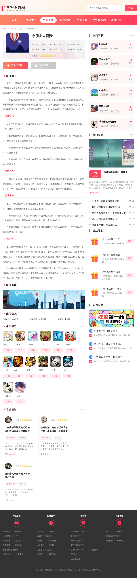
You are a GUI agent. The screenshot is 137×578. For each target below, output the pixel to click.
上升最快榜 (76, 559)
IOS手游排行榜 (77, 545)
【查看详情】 (94, 193)
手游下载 (48, 20)
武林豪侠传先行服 (107, 121)
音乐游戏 (6, 550)
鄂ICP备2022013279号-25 (91, 570)
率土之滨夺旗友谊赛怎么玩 (108, 344)
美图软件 (52, 554)
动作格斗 (18, 532)
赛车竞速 (6, 545)
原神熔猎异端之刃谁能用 (116, 172)
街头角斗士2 (31, 370)
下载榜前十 (93, 550)
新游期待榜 (76, 536)
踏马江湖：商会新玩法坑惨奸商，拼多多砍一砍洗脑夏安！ (54, 429)
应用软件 (65, 20)
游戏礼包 (116, 20)
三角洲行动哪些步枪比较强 (105, 201)
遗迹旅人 (103, 75)
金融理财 (40, 541)
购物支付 (52, 541)
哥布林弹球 (104, 59)
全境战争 (67, 370)
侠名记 (8, 396)
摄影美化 (48, 536)
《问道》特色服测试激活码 (113, 254)
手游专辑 (82, 20)
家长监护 (109, 541)
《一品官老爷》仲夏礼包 (113, 239)
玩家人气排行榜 (77, 541)
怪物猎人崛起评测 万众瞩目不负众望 (19, 475)
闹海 (58, 345)
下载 (8, 350)
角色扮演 (6, 532)
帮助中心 (120, 541)
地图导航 (40, 554)
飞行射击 (14, 536)
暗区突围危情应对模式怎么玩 (106, 207)
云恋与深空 (20, 396)
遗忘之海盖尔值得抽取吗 (104, 219)
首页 (14, 20)
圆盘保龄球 (45, 345)
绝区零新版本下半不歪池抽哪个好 (109, 213)
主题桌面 (40, 550)
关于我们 (109, 532)
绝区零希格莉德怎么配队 (104, 225)
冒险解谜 (30, 29)
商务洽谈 (109, 536)
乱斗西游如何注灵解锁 (106, 331)
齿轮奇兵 (103, 90)
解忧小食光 (8, 345)
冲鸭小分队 (8, 370)
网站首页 (14, 29)
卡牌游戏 (18, 545)
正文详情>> (10, 454)
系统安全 (48, 550)
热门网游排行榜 (77, 532)
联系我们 (120, 532)
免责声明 (117, 536)
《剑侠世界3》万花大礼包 (113, 289)
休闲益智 (6, 536)
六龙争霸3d (18, 370)
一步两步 (70, 345)
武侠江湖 (55, 370)
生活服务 (52, 545)
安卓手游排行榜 (77, 550)
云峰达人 (33, 345)
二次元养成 (19, 554)
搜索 (131, 8)
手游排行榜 (99, 20)
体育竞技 (6, 554)
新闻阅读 (40, 536)
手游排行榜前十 (77, 554)
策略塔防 (18, 541)
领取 (130, 241)
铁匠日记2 (104, 106)
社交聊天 (52, 532)
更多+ (83, 326)
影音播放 (40, 532)
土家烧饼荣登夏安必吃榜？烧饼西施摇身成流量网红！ (18, 429)
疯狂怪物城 (43, 370)
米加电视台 (20, 345)
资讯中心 (31, 20)
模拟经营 (14, 550)
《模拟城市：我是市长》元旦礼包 (113, 271)
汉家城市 (103, 44)
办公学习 (40, 545)
